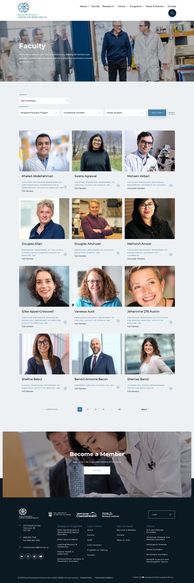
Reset (172, 113)
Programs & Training (97, 550)
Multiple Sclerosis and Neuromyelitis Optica (157, 560)
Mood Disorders (154, 549)
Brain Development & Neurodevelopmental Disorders (68, 532)
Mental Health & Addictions (65, 553)
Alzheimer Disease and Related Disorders (158, 538)
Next (144, 409)
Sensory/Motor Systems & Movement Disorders (70, 560)
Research (107, 6)
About (83, 6)
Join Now (97, 470)
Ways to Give (123, 540)
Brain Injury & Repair (67, 539)
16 (119, 409)
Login (154, 514)
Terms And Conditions (104, 578)
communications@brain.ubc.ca (35, 547)
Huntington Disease (156, 544)
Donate (172, 6)
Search (23, 95)
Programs (135, 6)
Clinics (121, 6)
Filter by (23, 107)
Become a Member (126, 530)
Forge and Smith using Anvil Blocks (159, 577)
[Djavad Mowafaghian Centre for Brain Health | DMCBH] (32, 10)
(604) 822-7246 (29, 537)
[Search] (172, 13)
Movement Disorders (157, 554)
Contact (91, 555)
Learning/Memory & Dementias (67, 545)
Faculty (95, 6)
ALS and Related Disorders (155, 531)
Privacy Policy (86, 578)
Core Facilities (94, 545)
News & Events (154, 6)
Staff (89, 540)
